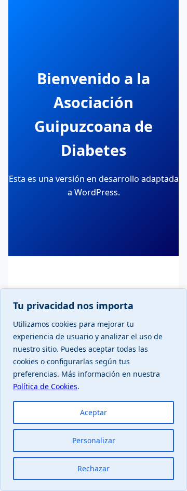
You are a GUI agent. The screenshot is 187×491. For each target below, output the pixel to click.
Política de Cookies (45, 386)
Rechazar (93, 468)
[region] (93, 389)
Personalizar (93, 440)
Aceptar (93, 412)
